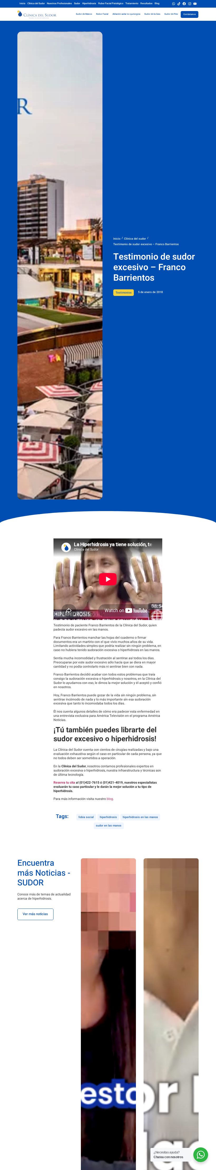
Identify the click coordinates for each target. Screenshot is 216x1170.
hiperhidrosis (108, 817)
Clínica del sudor (135, 239)
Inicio (116, 239)
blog (110, 798)
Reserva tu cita (64, 782)
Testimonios (124, 293)
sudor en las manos (108, 826)
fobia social (86, 817)
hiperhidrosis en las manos (140, 817)
